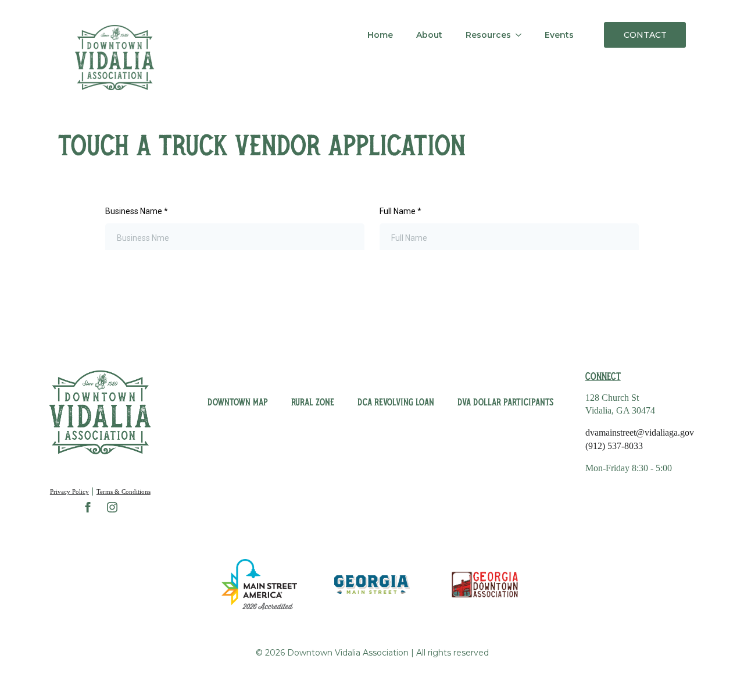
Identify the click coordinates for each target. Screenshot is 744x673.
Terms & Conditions (123, 491)
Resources (488, 35)
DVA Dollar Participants (505, 402)
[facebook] (88, 507)
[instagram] (112, 507)
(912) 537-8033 (614, 446)
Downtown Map (238, 402)
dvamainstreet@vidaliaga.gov (639, 432)
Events (559, 35)
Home (380, 35)
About (429, 35)
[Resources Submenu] (522, 35)
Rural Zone (312, 402)
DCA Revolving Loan (395, 402)
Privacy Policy (69, 491)
